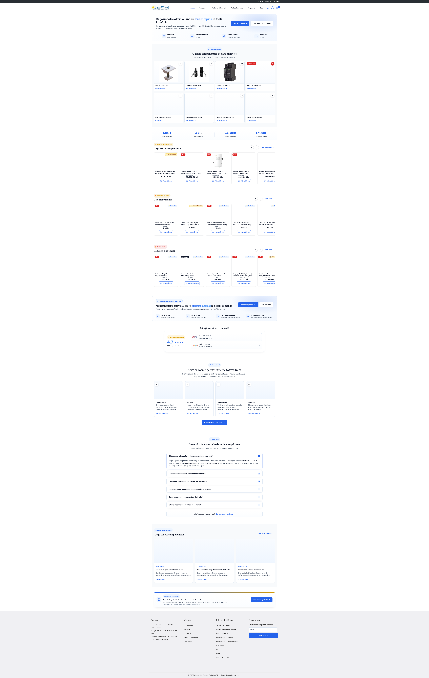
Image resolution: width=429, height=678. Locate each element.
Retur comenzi (222, 633)
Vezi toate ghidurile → (266, 533)
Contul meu (188, 625)
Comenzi (187, 633)
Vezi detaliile (266, 305)
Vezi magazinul (239, 23)
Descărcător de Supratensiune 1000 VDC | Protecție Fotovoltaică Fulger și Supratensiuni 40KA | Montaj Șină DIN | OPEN (191, 275)
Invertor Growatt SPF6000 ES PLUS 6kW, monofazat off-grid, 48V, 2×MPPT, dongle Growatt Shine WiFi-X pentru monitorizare (165, 172)
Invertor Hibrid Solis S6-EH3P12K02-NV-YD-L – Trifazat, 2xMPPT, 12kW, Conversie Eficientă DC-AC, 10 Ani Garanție (217, 172)
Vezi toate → (269, 198)
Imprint (219, 649)
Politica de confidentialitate (227, 641)
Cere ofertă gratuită (260, 600)
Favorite (187, 629)
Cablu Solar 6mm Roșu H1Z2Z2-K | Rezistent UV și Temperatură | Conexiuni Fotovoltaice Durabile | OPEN (243, 224)
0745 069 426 (172, 636)
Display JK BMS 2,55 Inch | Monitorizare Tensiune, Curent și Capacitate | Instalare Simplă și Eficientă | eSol (243, 275)
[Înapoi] (252, 147)
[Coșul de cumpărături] (276, 8)
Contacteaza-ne (222, 657)
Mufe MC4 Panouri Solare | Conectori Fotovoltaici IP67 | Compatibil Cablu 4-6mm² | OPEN (217, 224)
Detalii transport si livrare (226, 629)
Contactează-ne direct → (225, 514)
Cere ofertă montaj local (262, 23)
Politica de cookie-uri (224, 637)
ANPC (218, 653)
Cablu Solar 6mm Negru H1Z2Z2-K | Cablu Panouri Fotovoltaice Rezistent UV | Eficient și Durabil (190, 224)
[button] (268, 8)
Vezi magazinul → (267, 147)
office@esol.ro (162, 639)
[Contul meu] (272, 8)
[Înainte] (257, 147)
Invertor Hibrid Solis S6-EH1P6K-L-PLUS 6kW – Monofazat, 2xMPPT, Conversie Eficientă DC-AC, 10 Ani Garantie (269, 172)
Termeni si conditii (223, 625)
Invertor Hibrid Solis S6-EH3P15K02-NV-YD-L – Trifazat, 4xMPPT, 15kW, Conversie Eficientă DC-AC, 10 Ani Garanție (191, 172)
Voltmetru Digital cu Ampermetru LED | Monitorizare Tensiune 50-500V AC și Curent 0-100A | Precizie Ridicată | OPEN (165, 275)
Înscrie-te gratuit (247, 305)
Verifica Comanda (191, 637)
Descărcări (188, 641)
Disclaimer (220, 645)
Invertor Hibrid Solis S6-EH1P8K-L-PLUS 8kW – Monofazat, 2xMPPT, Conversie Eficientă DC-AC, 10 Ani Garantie (243, 172)
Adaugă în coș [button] (167, 181)
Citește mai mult (193, 283)
